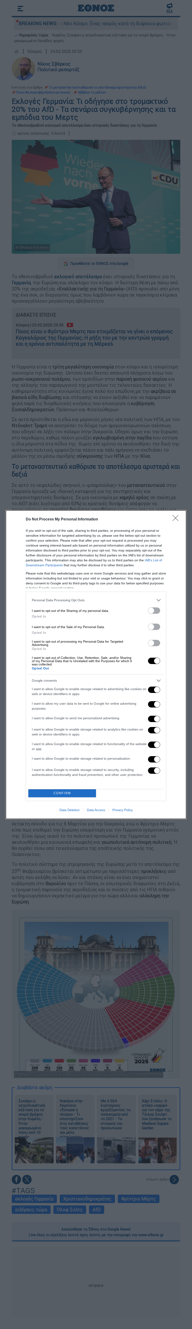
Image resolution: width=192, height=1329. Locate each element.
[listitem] (96, 600)
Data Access (96, 810)
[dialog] (96, 664)
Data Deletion (69, 810)
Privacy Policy (122, 810)
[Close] (177, 519)
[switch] (154, 610)
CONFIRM (62, 793)
